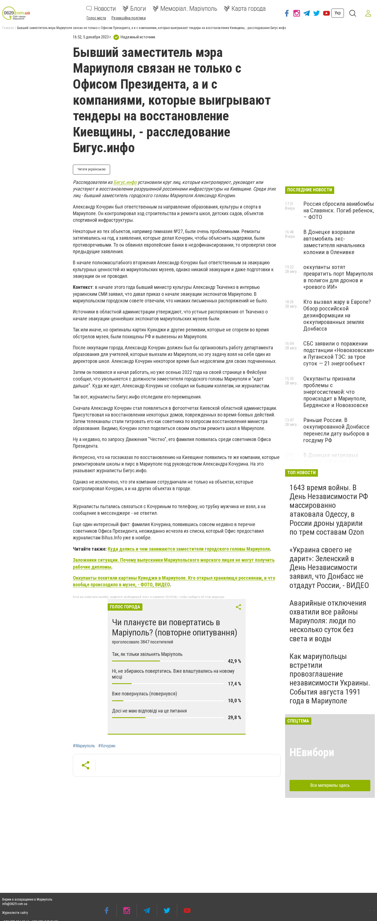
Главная (8, 28)
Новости (105, 8)
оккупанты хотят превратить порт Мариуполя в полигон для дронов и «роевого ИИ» (338, 277)
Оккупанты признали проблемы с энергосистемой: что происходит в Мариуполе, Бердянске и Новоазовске (335, 392)
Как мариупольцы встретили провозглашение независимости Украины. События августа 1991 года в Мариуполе (330, 678)
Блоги (138, 8)
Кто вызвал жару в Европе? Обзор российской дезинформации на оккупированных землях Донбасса (337, 315)
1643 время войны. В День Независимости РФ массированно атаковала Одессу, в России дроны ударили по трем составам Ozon (329, 510)
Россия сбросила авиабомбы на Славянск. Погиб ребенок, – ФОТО (338, 210)
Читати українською (91, 169)
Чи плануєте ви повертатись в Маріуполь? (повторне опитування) (174, 627)
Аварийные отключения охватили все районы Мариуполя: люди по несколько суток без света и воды (328, 620)
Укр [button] (337, 12)
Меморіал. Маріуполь (188, 8)
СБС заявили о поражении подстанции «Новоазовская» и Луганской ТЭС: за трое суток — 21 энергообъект (338, 353)
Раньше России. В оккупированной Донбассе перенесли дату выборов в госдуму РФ (336, 430)
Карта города (249, 8)
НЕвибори (312, 752)
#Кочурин (106, 745)
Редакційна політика (128, 18)
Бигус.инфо (125, 182)
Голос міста (96, 18)
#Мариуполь (84, 745)
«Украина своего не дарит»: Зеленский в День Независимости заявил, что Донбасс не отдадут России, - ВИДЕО (329, 567)
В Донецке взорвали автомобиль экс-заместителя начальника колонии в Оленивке (334, 242)
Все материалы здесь (330, 785)
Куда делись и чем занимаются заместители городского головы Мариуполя (189, 549)
